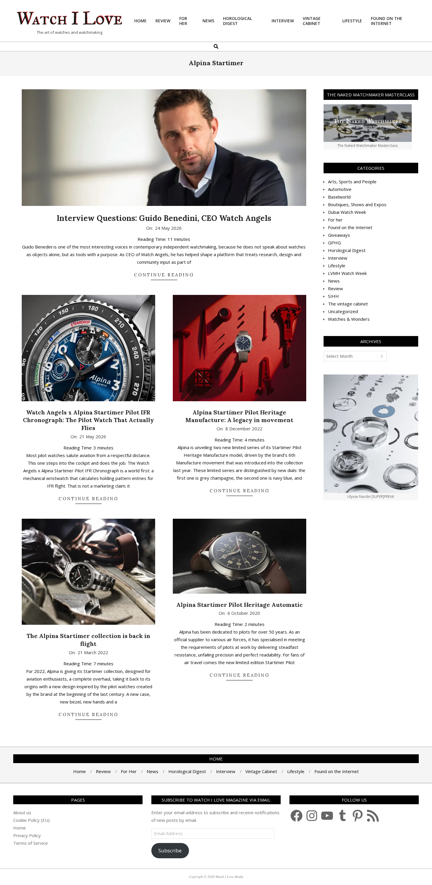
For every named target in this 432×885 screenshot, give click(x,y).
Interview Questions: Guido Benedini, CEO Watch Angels (164, 218)
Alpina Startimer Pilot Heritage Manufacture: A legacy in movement (239, 416)
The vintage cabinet (348, 304)
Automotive (339, 189)
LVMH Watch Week (347, 273)
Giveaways (339, 235)
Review (335, 288)
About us (22, 812)
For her (335, 220)
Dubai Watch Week (347, 212)
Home (19, 828)
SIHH (333, 296)
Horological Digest (347, 250)
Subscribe (170, 850)
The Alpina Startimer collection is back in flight (88, 639)
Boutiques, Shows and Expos (357, 204)
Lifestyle (336, 265)
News (334, 281)
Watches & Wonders (349, 319)
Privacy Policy (27, 835)
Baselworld (339, 197)
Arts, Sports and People (352, 181)
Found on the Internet (350, 227)
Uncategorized (343, 311)
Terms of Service (30, 843)
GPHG (334, 243)
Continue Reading (164, 275)
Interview (337, 258)
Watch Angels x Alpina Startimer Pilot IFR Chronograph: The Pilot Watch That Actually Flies (88, 420)
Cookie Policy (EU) (31, 820)
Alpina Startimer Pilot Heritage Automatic (239, 604)
